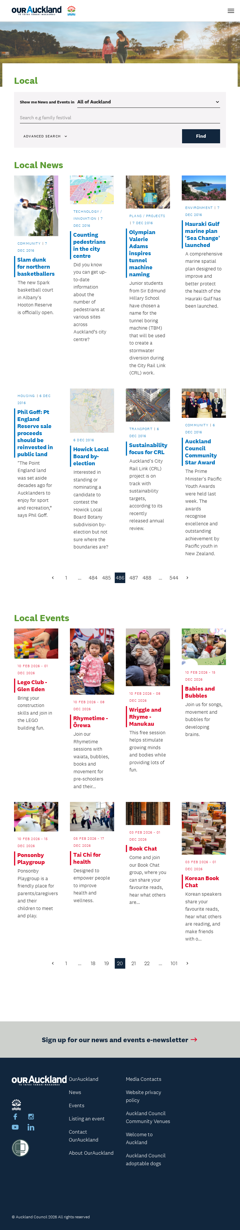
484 (93, 578)
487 (133, 578)
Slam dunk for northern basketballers (36, 266)
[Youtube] (15, 1128)
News (75, 1092)
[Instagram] (31, 1117)
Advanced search (42, 136)
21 (133, 963)
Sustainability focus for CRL (148, 449)
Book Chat (143, 848)
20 (120, 963)
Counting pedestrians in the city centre (89, 245)
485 (106, 578)
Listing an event (87, 1118)
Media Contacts (143, 1079)
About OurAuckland (91, 1153)
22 (147, 963)
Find (201, 136)
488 (147, 578)
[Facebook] (15, 1117)
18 (93, 963)
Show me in (47, 102)
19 (106, 963)
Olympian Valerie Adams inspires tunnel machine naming (142, 253)
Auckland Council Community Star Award (201, 452)
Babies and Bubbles (200, 692)
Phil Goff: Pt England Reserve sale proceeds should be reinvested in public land (35, 433)
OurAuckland (83, 1079)
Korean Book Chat (202, 882)
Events (76, 1105)
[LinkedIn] (31, 1128)
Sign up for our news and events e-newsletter (115, 1039)
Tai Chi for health (87, 858)
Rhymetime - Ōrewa (90, 722)
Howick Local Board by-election (91, 456)
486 (120, 578)
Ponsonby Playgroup (31, 858)
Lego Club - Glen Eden (32, 686)
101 (174, 963)
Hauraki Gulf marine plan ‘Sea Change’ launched (202, 234)
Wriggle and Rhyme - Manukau (145, 716)
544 (173, 578)
